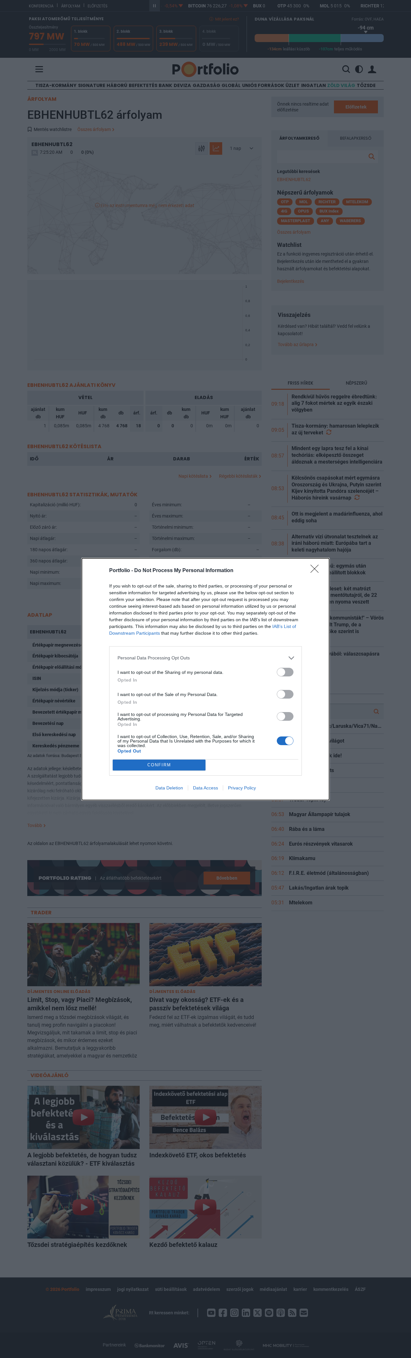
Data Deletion (169, 787)
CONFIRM (159, 764)
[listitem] (205, 658)
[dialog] (205, 679)
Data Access (205, 787)
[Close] (316, 571)
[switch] (285, 672)
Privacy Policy (242, 787)
